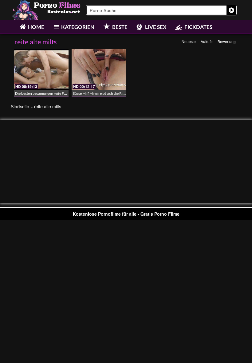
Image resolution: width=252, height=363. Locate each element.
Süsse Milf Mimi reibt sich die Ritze (100, 93)
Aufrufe (207, 41)
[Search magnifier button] (231, 10)
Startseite (20, 106)
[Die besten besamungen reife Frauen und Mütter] (41, 69)
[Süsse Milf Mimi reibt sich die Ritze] (99, 69)
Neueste (189, 41)
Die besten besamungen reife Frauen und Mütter (54, 93)
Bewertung (227, 41)
